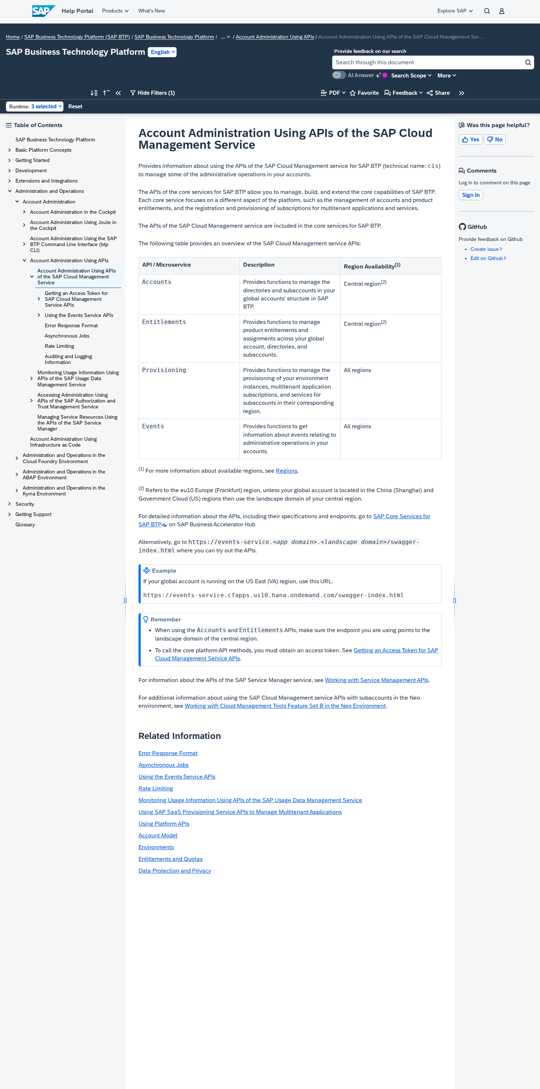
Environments (156, 847)
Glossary (25, 524)
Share (438, 93)
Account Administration (49, 202)
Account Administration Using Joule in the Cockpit (73, 225)
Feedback (401, 93)
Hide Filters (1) (152, 93)
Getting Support (33, 514)
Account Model (157, 835)
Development (31, 170)
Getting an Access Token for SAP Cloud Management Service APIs (76, 299)
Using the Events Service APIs (79, 315)
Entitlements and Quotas (170, 859)
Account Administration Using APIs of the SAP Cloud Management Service (76, 276)
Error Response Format (71, 325)
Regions (286, 471)
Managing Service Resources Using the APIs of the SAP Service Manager (77, 423)
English (160, 52)
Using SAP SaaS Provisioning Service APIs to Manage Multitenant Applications (240, 812)
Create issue (485, 249)
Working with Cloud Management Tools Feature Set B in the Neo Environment (285, 706)
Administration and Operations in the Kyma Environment (64, 491)
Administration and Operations (49, 191)
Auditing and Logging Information (68, 359)
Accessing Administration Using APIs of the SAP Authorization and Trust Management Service (76, 401)
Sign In (471, 195)
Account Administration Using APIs (275, 37)
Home (13, 37)
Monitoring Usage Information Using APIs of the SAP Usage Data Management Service (78, 378)
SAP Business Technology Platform (174, 37)
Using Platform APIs (163, 824)
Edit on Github (487, 258)
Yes (470, 139)
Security (24, 504)
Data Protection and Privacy (174, 871)
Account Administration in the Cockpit (73, 212)
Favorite (364, 93)
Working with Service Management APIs (376, 680)
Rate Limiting (59, 346)
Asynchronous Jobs (67, 336)
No (495, 139)
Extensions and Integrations (46, 181)
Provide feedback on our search (370, 51)
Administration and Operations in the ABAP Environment (64, 474)
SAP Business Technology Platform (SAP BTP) (77, 37)
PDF (330, 93)
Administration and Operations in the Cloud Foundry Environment (64, 458)
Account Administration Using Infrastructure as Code (63, 442)
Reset (75, 106)
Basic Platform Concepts (43, 150)
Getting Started (32, 160)
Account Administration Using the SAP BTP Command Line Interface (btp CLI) (73, 244)
